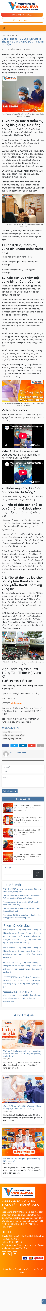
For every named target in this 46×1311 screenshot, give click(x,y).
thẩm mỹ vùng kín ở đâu (12, 739)
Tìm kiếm (7, 868)
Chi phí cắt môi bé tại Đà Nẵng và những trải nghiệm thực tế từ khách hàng (22, 1107)
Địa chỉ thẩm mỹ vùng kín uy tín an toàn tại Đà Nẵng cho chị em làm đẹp (22, 954)
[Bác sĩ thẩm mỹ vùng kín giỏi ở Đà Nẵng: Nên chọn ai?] (23, 1141)
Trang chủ (5, 35)
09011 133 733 (15, 1242)
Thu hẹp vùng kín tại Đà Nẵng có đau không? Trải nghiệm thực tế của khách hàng (28, 819)
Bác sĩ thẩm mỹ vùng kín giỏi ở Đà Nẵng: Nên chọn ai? (22, 1159)
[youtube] (15, 1253)
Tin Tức (15, 35)
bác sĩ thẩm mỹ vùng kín (12, 732)
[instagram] (9, 1253)
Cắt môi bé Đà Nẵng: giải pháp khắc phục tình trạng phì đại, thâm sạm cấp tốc (28, 856)
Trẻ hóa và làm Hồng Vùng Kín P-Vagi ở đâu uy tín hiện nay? (21, 983)
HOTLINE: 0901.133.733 (24, 20)
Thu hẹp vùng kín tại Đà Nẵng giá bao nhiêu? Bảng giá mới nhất (28, 843)
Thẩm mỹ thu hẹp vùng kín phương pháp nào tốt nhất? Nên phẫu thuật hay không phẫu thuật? (22, 1053)
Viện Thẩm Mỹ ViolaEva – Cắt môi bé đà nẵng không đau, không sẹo (27, 807)
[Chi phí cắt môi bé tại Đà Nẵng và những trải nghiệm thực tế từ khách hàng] (23, 1089)
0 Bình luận (29, 49)
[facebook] (4, 1253)
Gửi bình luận (8, 791)
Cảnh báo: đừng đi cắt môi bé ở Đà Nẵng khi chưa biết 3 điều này (27, 831)
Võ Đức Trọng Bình (18, 752)
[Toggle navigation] (41, 28)
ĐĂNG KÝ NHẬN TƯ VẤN (22, 15)
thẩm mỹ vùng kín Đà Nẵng (13, 735)
